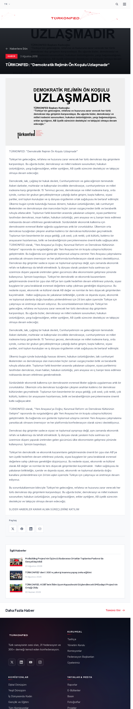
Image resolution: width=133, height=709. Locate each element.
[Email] (40, 529)
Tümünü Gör (113, 610)
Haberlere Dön (19, 48)
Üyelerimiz (73, 662)
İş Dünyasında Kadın (20, 696)
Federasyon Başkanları (80, 656)
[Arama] (117, 4)
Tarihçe (71, 639)
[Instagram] (40, 662)
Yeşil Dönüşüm (17, 690)
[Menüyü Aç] (124, 4)
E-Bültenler (74, 690)
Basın (70, 696)
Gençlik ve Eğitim (18, 702)
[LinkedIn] (31, 529)
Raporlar (72, 684)
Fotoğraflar (73, 702)
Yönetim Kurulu (76, 645)
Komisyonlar (74, 650)
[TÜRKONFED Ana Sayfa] (65, 18)
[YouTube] (30, 662)
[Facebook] (22, 529)
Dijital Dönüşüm (17, 684)
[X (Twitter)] (13, 529)
